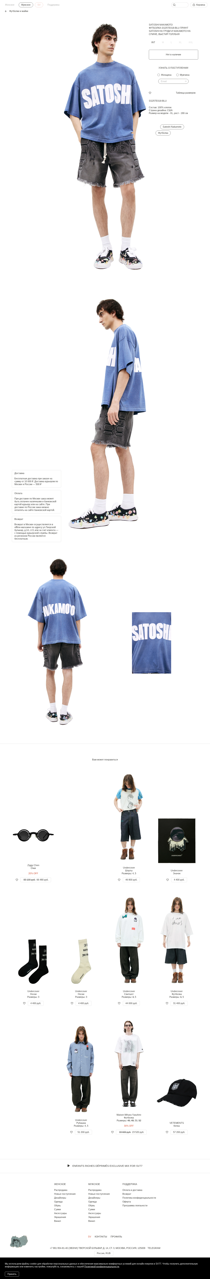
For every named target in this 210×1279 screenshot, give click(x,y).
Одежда (58, 1201)
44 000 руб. (131, 1003)
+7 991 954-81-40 (59, 1248)
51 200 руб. (83, 1132)
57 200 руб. (179, 1132)
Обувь (57, 1205)
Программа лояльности (134, 1205)
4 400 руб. (179, 880)
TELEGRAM (154, 1248)
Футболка (163, 133)
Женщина (166, 75)
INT (153, 42)
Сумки (57, 1209)
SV (39, 5)
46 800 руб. (131, 880)
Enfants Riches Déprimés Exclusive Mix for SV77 (107, 1165)
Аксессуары (60, 1213)
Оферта (126, 1201)
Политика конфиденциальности (139, 1198)
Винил (57, 1221)
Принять (11, 1274)
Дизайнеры (60, 1198)
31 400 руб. (179, 1003)
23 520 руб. (131, 1132)
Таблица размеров (186, 93)
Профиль (116, 1236)
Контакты (101, 1236)
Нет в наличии (173, 54)
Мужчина (184, 75)
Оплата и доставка (132, 1190)
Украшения (60, 1217)
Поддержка (53, 5)
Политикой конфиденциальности (101, 1266)
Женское (9, 5)
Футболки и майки (18, 11)
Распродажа (60, 1190)
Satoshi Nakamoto (161, 25)
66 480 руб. (36, 880)
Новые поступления (65, 1194)
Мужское (26, 5)
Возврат (126, 1194)
